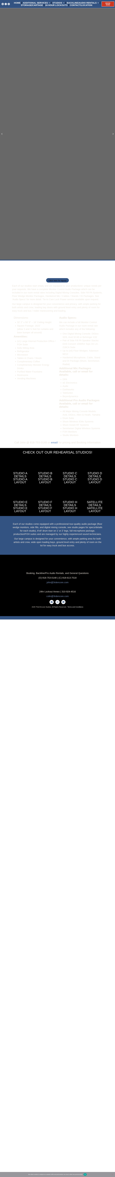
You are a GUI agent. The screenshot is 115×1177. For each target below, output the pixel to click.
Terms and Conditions (75, 607)
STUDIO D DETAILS (95, 474)
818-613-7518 (69, 578)
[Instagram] (6, 4)
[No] (112, 1174)
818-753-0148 (49, 578)
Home (17, 3)
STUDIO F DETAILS (45, 503)
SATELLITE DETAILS (95, 503)
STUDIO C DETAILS (70, 474)
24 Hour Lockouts (56, 5)
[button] (2, 134)
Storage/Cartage (32, 5)
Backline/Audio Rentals (82, 3)
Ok (85, 1174)
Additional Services (35, 3)
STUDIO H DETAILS (70, 503)
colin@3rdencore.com (57, 596)
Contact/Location (81, 5)
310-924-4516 (69, 591)
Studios (57, 3)
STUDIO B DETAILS (45, 474)
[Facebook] (3, 4)
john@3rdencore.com (57, 582)
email (54, 442)
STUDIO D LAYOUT (95, 481)
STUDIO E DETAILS (20, 503)
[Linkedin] (9, 4)
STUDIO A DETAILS (20, 474)
